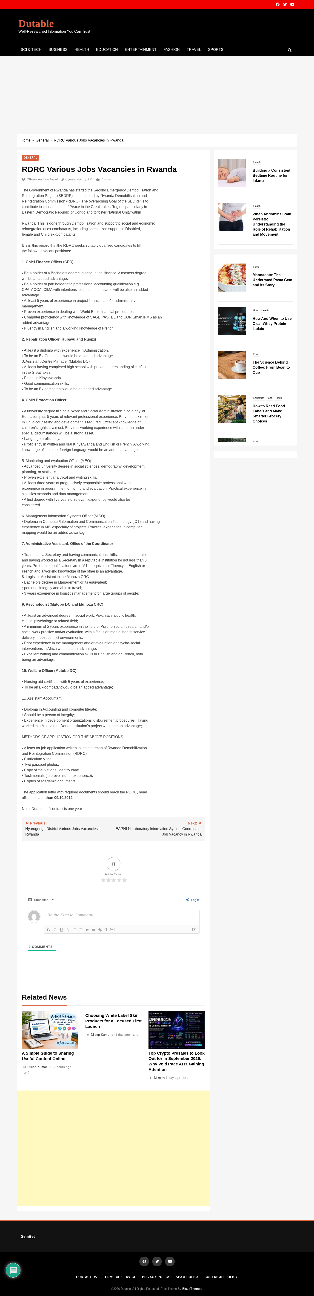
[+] (112, 929)
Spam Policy (187, 1277)
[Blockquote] (87, 930)
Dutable (36, 23)
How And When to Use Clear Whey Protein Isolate (272, 298)
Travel (194, 50)
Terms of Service (119, 1277)
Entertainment (141, 50)
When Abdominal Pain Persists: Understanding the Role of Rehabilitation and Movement (272, 224)
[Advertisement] (157, 90)
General (30, 157)
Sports (215, 50)
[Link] (100, 930)
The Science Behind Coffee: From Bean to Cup (271, 342)
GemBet (28, 1236)
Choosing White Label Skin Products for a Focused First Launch (113, 1021)
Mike (157, 1077)
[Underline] (61, 930)
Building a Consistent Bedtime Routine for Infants (271, 175)
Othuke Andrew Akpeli (42, 179)
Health (81, 50)
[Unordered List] (80, 930)
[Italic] (55, 930)
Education (107, 50)
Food (256, 285)
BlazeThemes (192, 1288)
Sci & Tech (31, 50)
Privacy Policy (156, 1277)
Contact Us (86, 1277)
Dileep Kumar (37, 1067)
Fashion (171, 50)
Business (58, 50)
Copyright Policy (221, 1277)
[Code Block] (93, 930)
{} (106, 929)
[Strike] (68, 930)
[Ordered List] (74, 930)
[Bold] (48, 930)
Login (194, 900)
